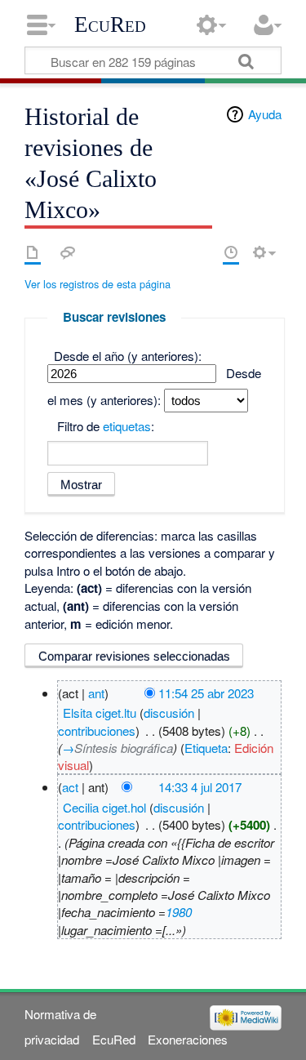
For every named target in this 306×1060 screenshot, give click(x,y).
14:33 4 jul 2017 (200, 786)
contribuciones (96, 730)
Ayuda (265, 113)
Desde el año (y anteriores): (128, 355)
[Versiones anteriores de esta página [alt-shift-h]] (231, 252)
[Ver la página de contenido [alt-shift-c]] (32, 252)
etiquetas (127, 425)
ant (96, 692)
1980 (179, 911)
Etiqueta (206, 747)
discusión (169, 712)
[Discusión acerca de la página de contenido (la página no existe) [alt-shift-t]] (68, 252)
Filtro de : (105, 425)
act (70, 786)
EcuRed (110, 24)
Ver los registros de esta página (97, 284)
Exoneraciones (188, 1039)
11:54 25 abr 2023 (206, 692)
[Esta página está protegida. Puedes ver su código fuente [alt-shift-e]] (202, 252)
